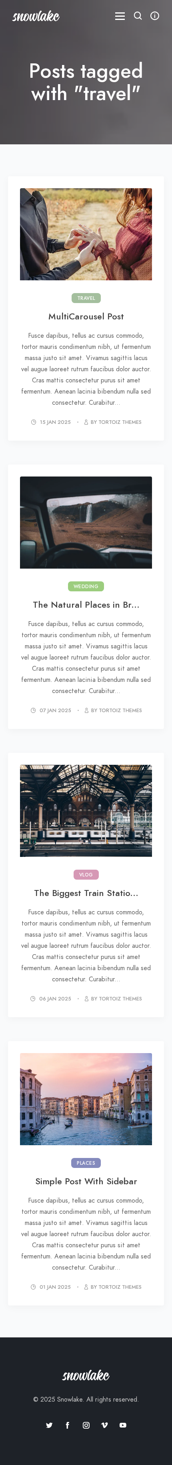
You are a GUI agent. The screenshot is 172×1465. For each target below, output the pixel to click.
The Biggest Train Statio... (86, 893)
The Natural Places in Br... (86, 605)
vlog (86, 875)
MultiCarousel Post (86, 316)
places (86, 1163)
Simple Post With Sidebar (86, 1181)
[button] (138, 17)
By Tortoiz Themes (116, 422)
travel (86, 298)
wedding (86, 586)
